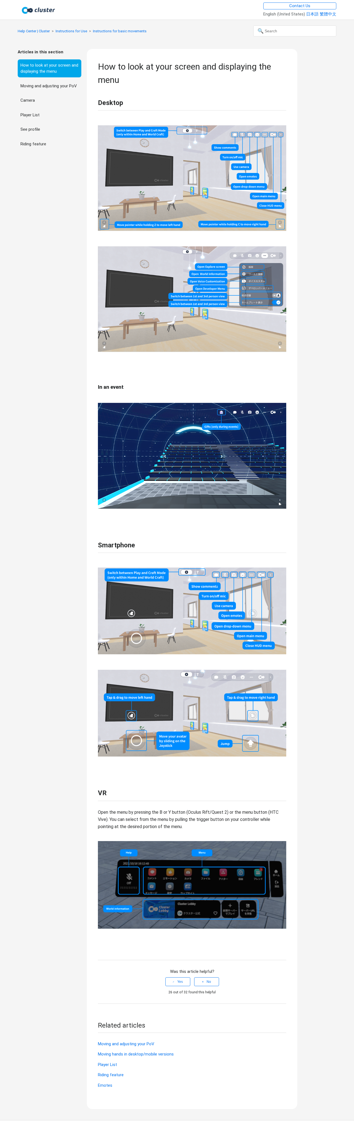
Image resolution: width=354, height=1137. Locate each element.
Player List (30, 114)
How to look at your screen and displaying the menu (49, 68)
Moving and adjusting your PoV (48, 85)
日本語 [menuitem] (313, 14)
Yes (180, 982)
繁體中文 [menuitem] (328, 14)
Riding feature (33, 143)
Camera (27, 100)
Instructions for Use (71, 31)
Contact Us (299, 5)
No (209, 982)
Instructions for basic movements (120, 31)
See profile (30, 129)
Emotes (105, 1085)
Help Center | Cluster (34, 31)
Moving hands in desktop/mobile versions (136, 1054)
